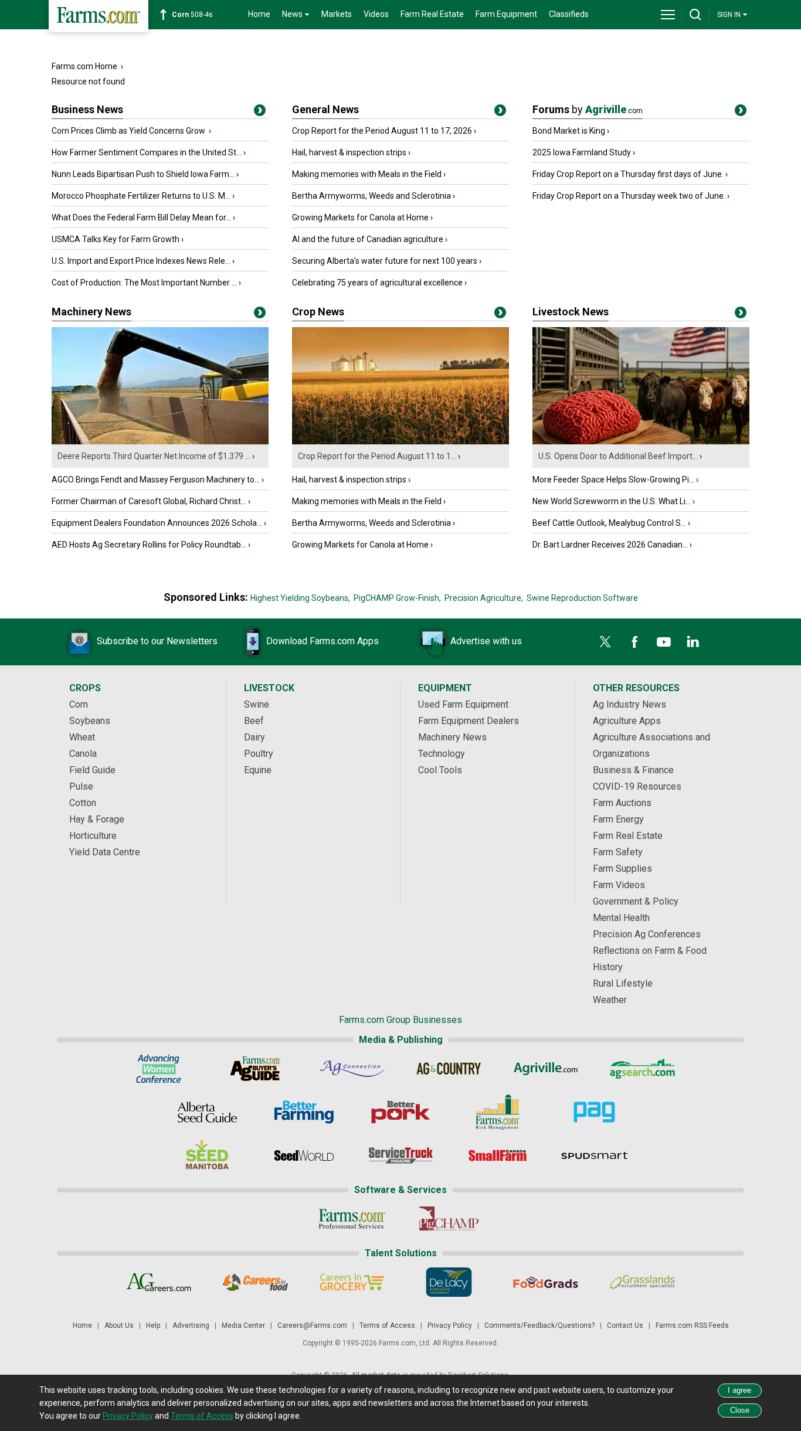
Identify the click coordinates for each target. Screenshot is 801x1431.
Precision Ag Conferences (647, 934)
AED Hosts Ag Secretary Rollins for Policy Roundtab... (149, 544)
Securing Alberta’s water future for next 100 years (384, 261)
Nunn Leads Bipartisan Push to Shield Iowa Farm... (143, 174)
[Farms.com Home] (98, 16)
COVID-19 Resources (637, 786)
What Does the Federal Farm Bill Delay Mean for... (141, 217)
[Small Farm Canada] (497, 1155)
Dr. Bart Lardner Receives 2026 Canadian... (610, 544)
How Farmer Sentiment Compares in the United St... (147, 152)
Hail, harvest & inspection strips (349, 152)
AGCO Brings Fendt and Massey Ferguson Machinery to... (156, 479)
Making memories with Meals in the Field (367, 174)
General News (325, 109)
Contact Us (625, 1325)
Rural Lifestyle (623, 983)
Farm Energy (618, 819)
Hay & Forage (96, 819)
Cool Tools (440, 770)
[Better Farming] (304, 1112)
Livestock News (570, 311)
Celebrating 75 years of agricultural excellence (377, 282)
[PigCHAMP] (449, 1218)
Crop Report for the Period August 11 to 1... (377, 456)
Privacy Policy (449, 1325)
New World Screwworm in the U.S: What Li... (611, 501)
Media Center (243, 1325)
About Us (119, 1325)
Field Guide (92, 770)
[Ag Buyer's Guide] (255, 1068)
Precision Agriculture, (483, 598)
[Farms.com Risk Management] (497, 1112)
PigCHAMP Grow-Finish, (397, 598)
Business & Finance (633, 770)
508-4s (192, 15)
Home (259, 14)
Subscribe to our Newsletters (157, 641)
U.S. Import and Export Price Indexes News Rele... (141, 261)
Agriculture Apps (627, 720)
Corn (78, 704)
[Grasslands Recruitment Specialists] (642, 1282)
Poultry (258, 753)
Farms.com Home (84, 66)
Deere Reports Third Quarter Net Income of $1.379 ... (153, 456)
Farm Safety (618, 852)
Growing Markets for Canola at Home (360, 217)
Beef (254, 720)
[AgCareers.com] (158, 1282)
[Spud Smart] (594, 1155)
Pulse (81, 786)
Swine (256, 704)
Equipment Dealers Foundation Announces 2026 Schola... (157, 523)
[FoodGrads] (545, 1282)
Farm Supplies (622, 868)
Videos (376, 14)
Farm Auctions (622, 802)
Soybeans (89, 720)
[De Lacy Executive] (449, 1282)
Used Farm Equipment (463, 704)
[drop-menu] (668, 14)
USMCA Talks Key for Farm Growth (115, 239)
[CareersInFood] (255, 1282)
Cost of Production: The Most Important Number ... (144, 282)
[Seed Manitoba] (207, 1155)
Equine (257, 770)
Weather (610, 999)
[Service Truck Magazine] (400, 1155)
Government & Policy (635, 901)
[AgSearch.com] (642, 1068)
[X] (605, 642)
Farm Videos (619, 884)
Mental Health (621, 917)
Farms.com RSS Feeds (692, 1325)
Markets (336, 14)
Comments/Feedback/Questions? (539, 1325)
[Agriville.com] (545, 1068)
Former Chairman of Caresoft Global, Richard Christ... (149, 501)
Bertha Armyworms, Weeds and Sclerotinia (371, 195)
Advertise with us (486, 641)
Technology (441, 753)
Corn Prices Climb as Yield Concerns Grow (129, 130)
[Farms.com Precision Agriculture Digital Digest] (594, 1112)
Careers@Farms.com (312, 1325)
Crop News (318, 311)
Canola (83, 753)
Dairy (254, 737)
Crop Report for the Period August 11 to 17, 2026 (382, 130)
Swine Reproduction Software (582, 598)
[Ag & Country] (449, 1068)
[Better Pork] (400, 1112)
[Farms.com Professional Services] (352, 1218)
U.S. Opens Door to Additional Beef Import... (618, 456)
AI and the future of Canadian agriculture (367, 239)
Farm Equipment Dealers (468, 720)
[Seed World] (304, 1155)
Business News (87, 109)
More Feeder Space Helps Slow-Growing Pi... (613, 479)
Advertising (190, 1325)
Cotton (82, 802)
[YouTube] (664, 642)
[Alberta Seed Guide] (207, 1112)
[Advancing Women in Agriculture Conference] (158, 1068)
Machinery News (91, 311)
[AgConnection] (352, 1068)
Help (153, 1325)
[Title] (260, 112)
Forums (587, 109)
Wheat (82, 737)
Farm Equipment (506, 14)
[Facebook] (634, 642)
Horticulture (93, 835)
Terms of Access (387, 1325)
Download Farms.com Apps (322, 641)
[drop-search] (695, 14)
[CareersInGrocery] (352, 1282)
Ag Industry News (629, 704)
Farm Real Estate (432, 14)
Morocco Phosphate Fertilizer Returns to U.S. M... (141, 195)
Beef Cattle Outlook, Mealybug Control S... (609, 523)
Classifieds (569, 14)
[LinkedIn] (693, 642)
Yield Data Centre (104, 852)
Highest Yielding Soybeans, (300, 598)
